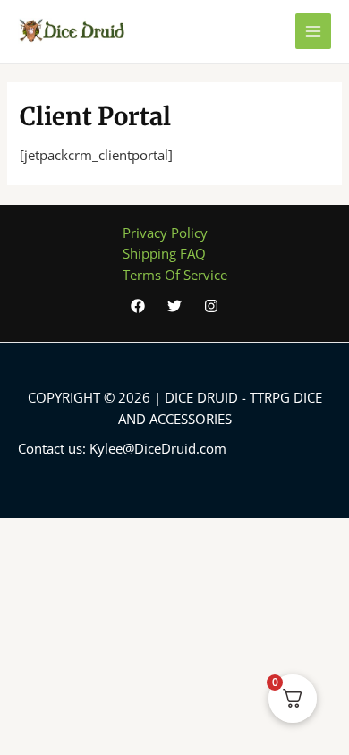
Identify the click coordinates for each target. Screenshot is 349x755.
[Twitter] (174, 306)
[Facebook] (138, 306)
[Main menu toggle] (313, 31)
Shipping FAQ (164, 253)
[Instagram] (211, 306)
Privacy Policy (165, 233)
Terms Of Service (175, 275)
